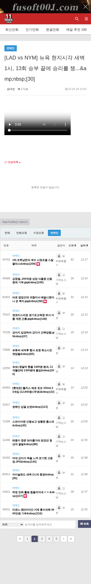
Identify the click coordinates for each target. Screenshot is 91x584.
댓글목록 (12, 162)
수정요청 (38, 232)
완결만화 (52, 29)
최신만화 (12, 29)
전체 (7, 232)
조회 (71, 245)
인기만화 (32, 29)
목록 (86, 523)
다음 (64, 539)
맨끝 (71, 539)
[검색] (71, 524)
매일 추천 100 (76, 29)
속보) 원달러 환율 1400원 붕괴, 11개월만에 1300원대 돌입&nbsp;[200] (33, 370)
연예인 (54, 232)
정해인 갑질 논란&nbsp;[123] (30, 406)
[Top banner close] (85, 6)
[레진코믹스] (7, 18)
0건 (12, 89)
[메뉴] (86, 18)
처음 (20, 539)
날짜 (83, 245)
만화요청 (21, 232)
